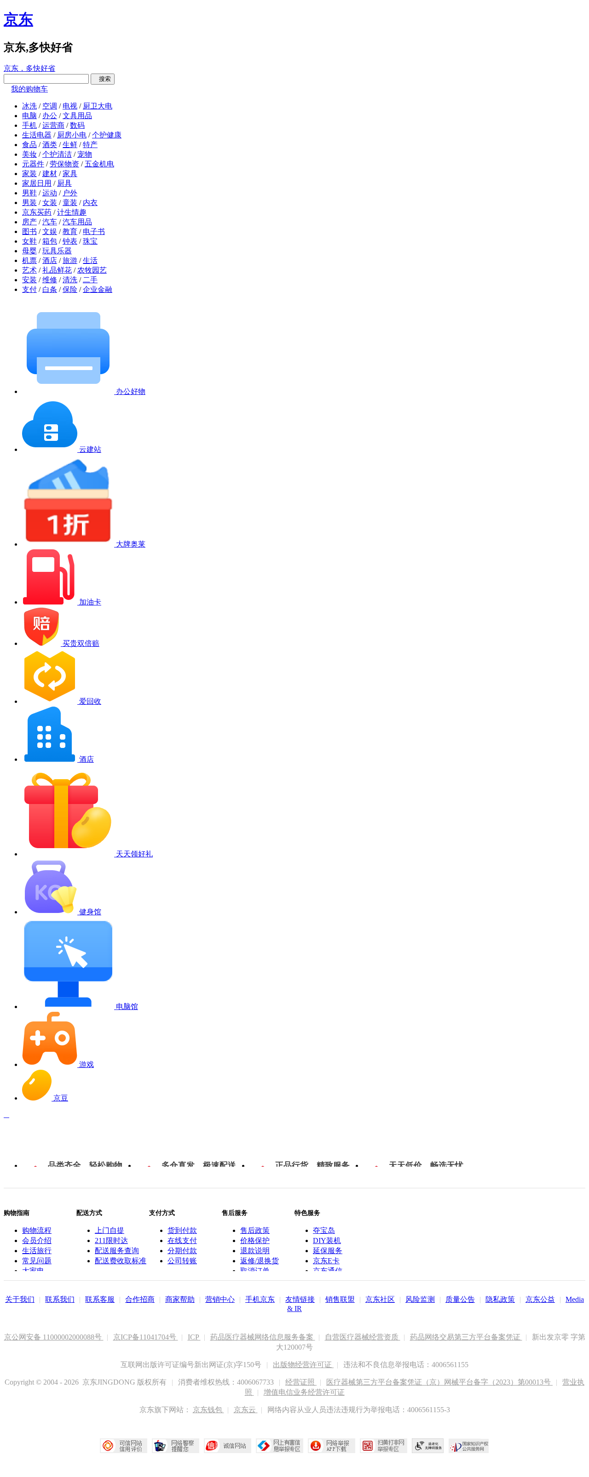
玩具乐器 (57, 251)
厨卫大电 (97, 106)
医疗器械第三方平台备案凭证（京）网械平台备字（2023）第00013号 (439, 1382)
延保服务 (327, 1251)
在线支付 (182, 1240)
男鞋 (29, 193)
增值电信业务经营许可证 (304, 1392)
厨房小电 (72, 135)
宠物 (84, 154)
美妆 (29, 154)
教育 (70, 231)
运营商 (53, 125)
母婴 (29, 251)
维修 (49, 280)
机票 (29, 260)
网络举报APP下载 (331, 1445)
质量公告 (460, 1299)
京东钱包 (208, 1410)
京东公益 (540, 1299)
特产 (90, 144)
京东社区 (380, 1299)
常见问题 (37, 1261)
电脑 (29, 116)
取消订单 (255, 1271)
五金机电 (99, 164)
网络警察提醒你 (175, 1445)
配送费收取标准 (120, 1261)
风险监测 (420, 1299)
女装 (49, 202)
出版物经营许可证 (303, 1365)
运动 (49, 193)
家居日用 (37, 183)
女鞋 (29, 241)
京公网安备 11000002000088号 (54, 1337)
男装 (29, 202)
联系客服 (100, 1299)
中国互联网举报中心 (279, 1445)
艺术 (29, 270)
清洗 (70, 280)
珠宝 (90, 241)
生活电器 (37, 135)
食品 (29, 144)
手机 (29, 125)
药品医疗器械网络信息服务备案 (262, 1337)
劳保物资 (64, 164)
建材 (49, 173)
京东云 (246, 1410)
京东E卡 (326, 1261)
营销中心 (220, 1299)
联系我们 (60, 1299)
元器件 (33, 164)
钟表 (70, 241)
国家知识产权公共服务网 (469, 1445)
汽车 (49, 222)
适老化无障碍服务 (428, 1445)
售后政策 (255, 1230)
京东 (18, 19)
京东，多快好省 (29, 68)
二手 (90, 280)
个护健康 (106, 135)
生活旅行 (37, 1251)
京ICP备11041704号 (145, 1337)
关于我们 (20, 1299)
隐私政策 (500, 1299)
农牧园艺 (92, 270)
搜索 (102, 78)
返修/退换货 (259, 1261)
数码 (77, 125)
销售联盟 (340, 1299)
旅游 (70, 260)
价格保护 (255, 1240)
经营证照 (301, 1382)
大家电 (33, 1271)
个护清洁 (57, 154)
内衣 (90, 202)
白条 (49, 289)
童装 (70, 202)
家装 (29, 173)
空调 (49, 106)
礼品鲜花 (57, 270)
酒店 (49, 260)
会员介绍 (37, 1240)
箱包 (49, 241)
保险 (70, 289)
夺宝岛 (324, 1230)
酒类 (49, 144)
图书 (29, 231)
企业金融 (97, 289)
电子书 (94, 231)
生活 (90, 260)
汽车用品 (77, 222)
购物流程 (37, 1230)
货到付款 (182, 1230)
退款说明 (255, 1251)
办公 (49, 116)
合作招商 (140, 1299)
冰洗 (29, 106)
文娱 (49, 231)
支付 (29, 289)
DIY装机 (327, 1240)
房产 (29, 222)
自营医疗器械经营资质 (362, 1337)
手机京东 (260, 1299)
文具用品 (77, 116)
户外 (70, 193)
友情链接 (300, 1299)
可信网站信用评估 (123, 1445)
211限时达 (111, 1240)
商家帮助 (180, 1299)
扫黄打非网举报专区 (383, 1445)
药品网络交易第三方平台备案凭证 (466, 1337)
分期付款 (182, 1251)
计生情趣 (72, 212)
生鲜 (70, 144)
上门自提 (109, 1230)
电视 (70, 106)
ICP (194, 1337)
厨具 (64, 183)
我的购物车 (29, 89)
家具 (70, 173)
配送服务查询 (117, 1251)
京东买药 (37, 212)
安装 (29, 280)
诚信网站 (227, 1445)
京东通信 (327, 1271)
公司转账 (182, 1261)
